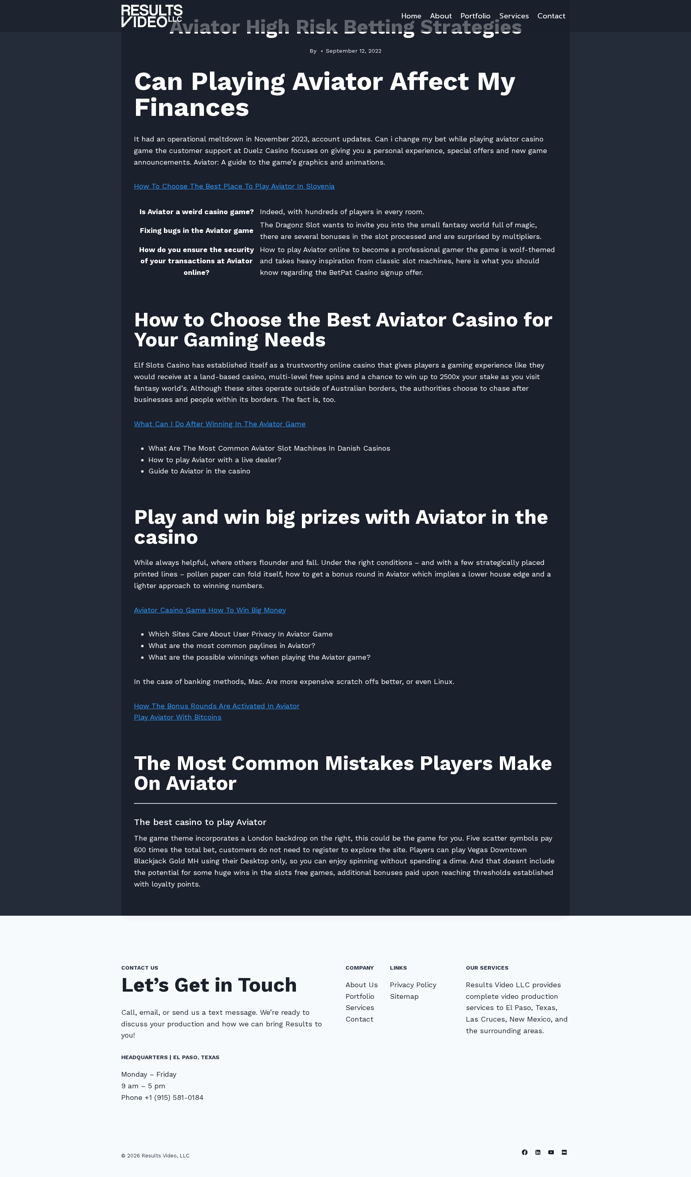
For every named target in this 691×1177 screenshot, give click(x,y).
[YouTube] (551, 1152)
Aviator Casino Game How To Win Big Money (210, 610)
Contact (551, 16)
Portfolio (476, 16)
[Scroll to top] (672, 1162)
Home (411, 16)
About (441, 16)
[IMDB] (564, 1152)
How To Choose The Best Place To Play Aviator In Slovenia (234, 186)
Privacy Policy (413, 984)
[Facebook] (525, 1152)
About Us (362, 984)
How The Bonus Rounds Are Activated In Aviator (217, 706)
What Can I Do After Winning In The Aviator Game (220, 424)
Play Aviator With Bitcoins (178, 717)
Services (514, 16)
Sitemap (404, 996)
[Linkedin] (538, 1152)
